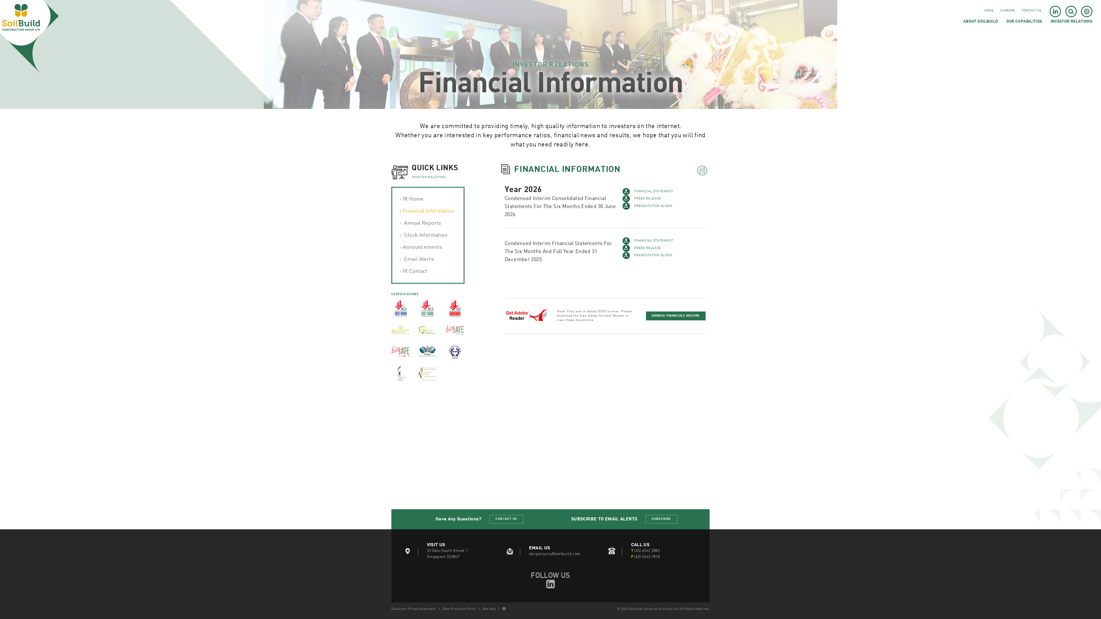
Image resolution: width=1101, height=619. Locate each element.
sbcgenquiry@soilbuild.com (555, 554)
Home (988, 10)
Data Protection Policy (459, 609)
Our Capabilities (1024, 21)
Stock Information (425, 235)
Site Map (489, 609)
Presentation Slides (653, 206)
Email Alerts (418, 259)
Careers (1007, 10)
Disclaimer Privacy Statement (413, 609)
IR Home (413, 199)
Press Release (647, 198)
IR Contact (415, 271)
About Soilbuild (980, 21)
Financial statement (653, 191)
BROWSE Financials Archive (676, 316)
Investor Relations (1071, 21)
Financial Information (428, 211)
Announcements (422, 247)
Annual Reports (422, 223)
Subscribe (661, 519)
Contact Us (1031, 10)
